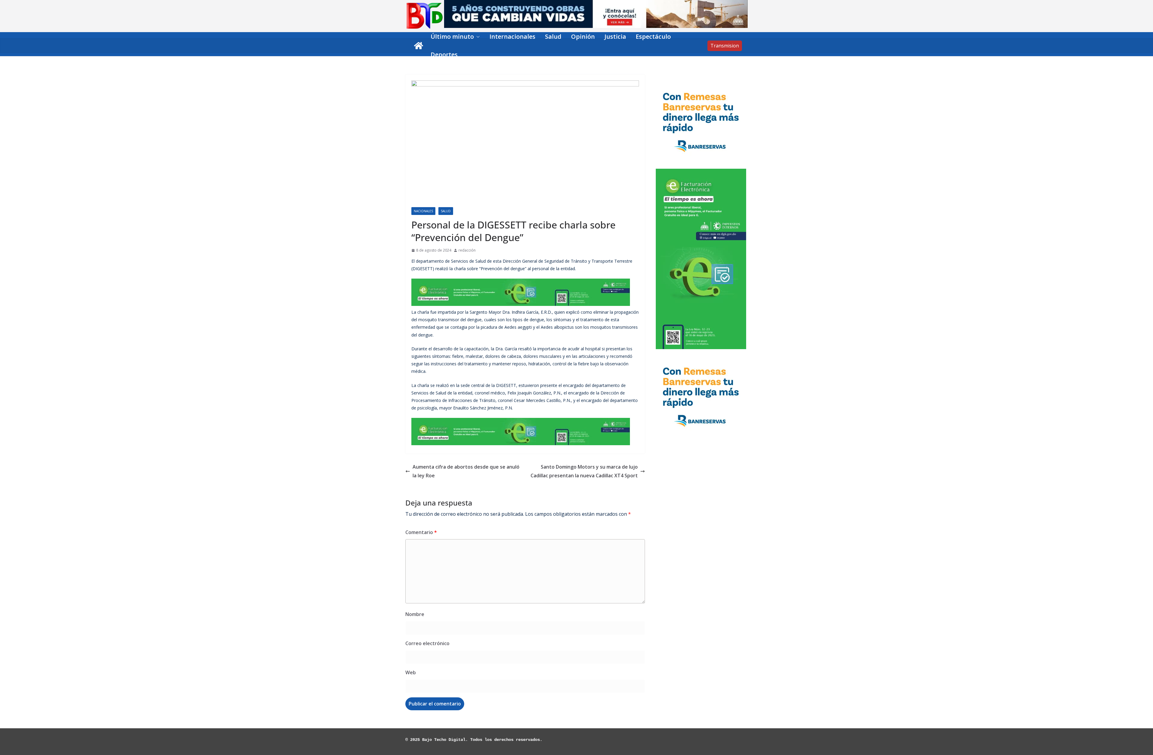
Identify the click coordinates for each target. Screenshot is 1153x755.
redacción (467, 250)
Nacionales (423, 211)
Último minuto (452, 36)
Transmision (724, 45)
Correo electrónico (427, 643)
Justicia (615, 36)
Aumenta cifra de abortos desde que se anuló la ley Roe (466, 471)
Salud (553, 36)
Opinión (583, 36)
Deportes (444, 54)
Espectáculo (653, 36)
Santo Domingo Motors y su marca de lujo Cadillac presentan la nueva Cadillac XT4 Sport (584, 471)
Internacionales (512, 36)
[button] (477, 37)
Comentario (421, 532)
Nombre (414, 614)
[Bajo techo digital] (418, 45)
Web (410, 672)
